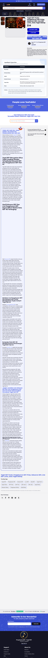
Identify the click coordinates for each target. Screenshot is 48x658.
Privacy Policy (22, 626)
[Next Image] (23, 28)
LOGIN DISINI (33, 32)
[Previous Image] (7, 28)
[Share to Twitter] (2, 497)
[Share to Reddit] (15, 497)
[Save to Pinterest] (12, 497)
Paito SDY (7, 440)
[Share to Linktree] (8, 497)
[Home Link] (8, 4)
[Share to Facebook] (5, 497)
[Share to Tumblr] (18, 497)
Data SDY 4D (9, 347)
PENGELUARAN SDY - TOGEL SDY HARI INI (37, 37)
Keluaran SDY (7, 259)
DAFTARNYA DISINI (33, 29)
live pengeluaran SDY (10, 304)
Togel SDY (15, 134)
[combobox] (23, 8)
